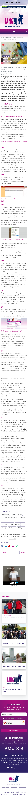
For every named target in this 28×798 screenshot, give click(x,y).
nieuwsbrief (12, 539)
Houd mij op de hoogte (13, 730)
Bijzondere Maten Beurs (7, 521)
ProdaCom (24, 794)
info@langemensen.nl (15, 768)
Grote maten (5, 524)
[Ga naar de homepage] (14, 20)
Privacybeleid (5, 787)
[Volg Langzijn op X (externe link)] (17, 748)
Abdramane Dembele (18, 431)
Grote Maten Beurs (15, 524)
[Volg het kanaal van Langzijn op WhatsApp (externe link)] (13, 748)
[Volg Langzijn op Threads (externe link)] (21, 748)
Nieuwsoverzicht (10, 37)
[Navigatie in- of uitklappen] (14, 31)
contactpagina (5, 762)
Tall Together (21, 528)
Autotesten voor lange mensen (9, 517)
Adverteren (11, 2)
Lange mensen (5, 514)
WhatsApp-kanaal (16, 537)
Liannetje (4, 528)
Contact (19, 2)
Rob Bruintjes (12, 528)
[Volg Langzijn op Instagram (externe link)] (9, 748)
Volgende (22, 552)
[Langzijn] (14, 778)
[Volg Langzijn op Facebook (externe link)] (6, 748)
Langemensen (22, 787)
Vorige (4, 552)
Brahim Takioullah (20, 521)
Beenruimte (22, 517)
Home (2, 37)
